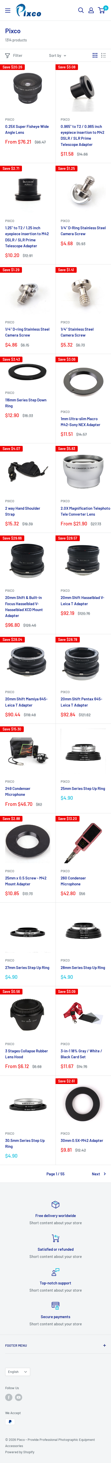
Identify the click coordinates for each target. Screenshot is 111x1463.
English (13, 1372)
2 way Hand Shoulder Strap (22, 511)
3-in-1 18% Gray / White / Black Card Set (81, 1053)
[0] (101, 10)
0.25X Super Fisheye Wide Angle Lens (27, 129)
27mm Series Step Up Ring (27, 967)
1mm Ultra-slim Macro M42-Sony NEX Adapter (80, 421)
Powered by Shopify (19, 1452)
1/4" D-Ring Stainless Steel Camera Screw (83, 230)
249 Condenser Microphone (17, 791)
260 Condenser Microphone (73, 881)
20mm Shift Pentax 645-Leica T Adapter (81, 702)
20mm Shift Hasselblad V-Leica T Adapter (82, 600)
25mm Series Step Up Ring (83, 788)
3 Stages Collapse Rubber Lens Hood (26, 1053)
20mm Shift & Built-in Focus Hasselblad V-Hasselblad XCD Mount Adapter (24, 606)
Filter (17, 55)
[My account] (91, 10)
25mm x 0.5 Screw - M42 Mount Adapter (25, 881)
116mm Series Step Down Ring (25, 403)
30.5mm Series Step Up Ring (25, 1143)
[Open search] (81, 10)
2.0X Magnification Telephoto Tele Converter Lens (83, 511)
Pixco (9, 119)
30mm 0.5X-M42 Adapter (82, 1140)
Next (96, 1173)
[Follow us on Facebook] (8, 1397)
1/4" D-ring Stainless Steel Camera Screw (27, 332)
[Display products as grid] (95, 55)
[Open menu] (7, 10)
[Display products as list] (103, 55)
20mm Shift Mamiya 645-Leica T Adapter (26, 702)
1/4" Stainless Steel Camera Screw (77, 332)
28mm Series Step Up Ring (83, 967)
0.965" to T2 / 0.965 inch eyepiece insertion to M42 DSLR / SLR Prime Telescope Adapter (82, 135)
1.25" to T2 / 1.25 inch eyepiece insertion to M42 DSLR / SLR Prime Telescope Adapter (27, 236)
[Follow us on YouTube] (18, 1397)
